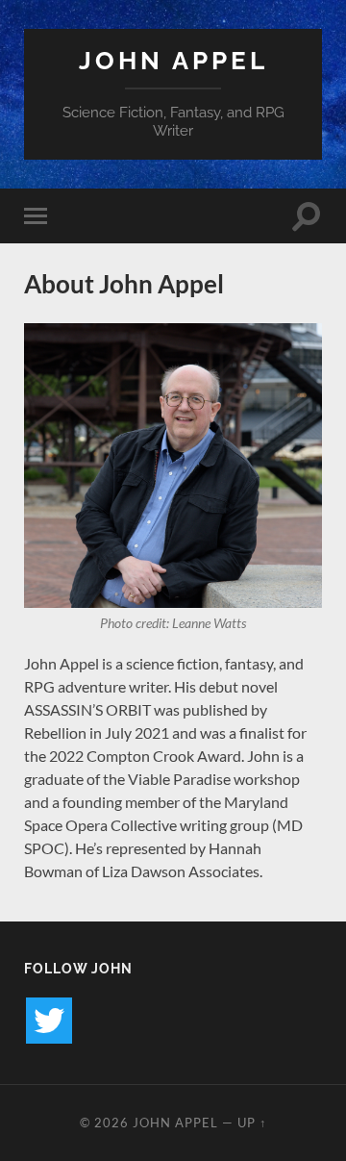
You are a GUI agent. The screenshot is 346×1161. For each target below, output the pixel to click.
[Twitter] (49, 1020)
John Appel (173, 60)
